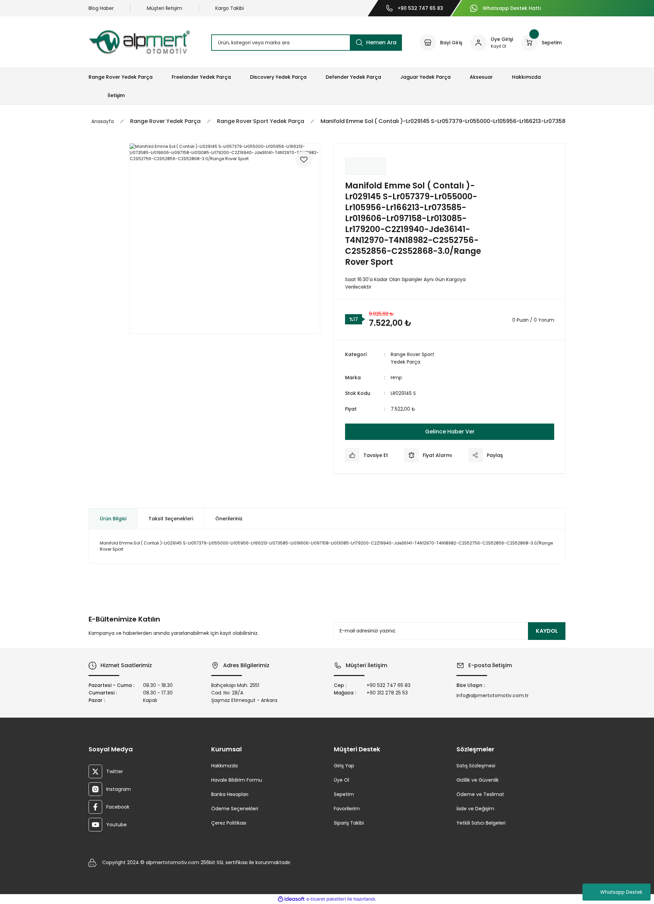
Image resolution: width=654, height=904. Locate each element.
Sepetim (344, 794)
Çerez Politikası (228, 822)
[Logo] (139, 42)
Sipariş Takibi (349, 822)
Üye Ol (341, 780)
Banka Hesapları (229, 794)
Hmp (396, 377)
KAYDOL (547, 631)
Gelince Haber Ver (449, 431)
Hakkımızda (224, 765)
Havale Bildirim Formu (236, 780)
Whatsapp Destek (621, 892)
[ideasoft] (291, 899)
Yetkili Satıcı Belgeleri (480, 822)
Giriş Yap (344, 765)
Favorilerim (347, 808)
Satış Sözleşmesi (475, 765)
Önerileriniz (229, 518)
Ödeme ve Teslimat (480, 794)
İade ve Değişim (475, 808)
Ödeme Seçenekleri (234, 808)
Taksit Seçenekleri (171, 518)
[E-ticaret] (326, 899)
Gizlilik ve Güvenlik (477, 780)
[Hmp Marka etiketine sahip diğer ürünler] (365, 166)
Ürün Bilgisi (113, 518)
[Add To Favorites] (304, 159)
